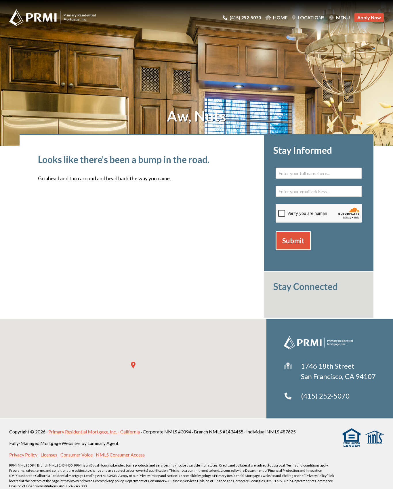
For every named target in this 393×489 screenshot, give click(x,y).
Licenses (49, 454)
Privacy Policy (23, 454)
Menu (343, 17)
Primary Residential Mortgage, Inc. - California (94, 431)
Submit (293, 240)
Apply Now (369, 17)
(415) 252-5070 (325, 396)
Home (280, 17)
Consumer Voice (76, 454)
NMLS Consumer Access (120, 454)
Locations (311, 17)
